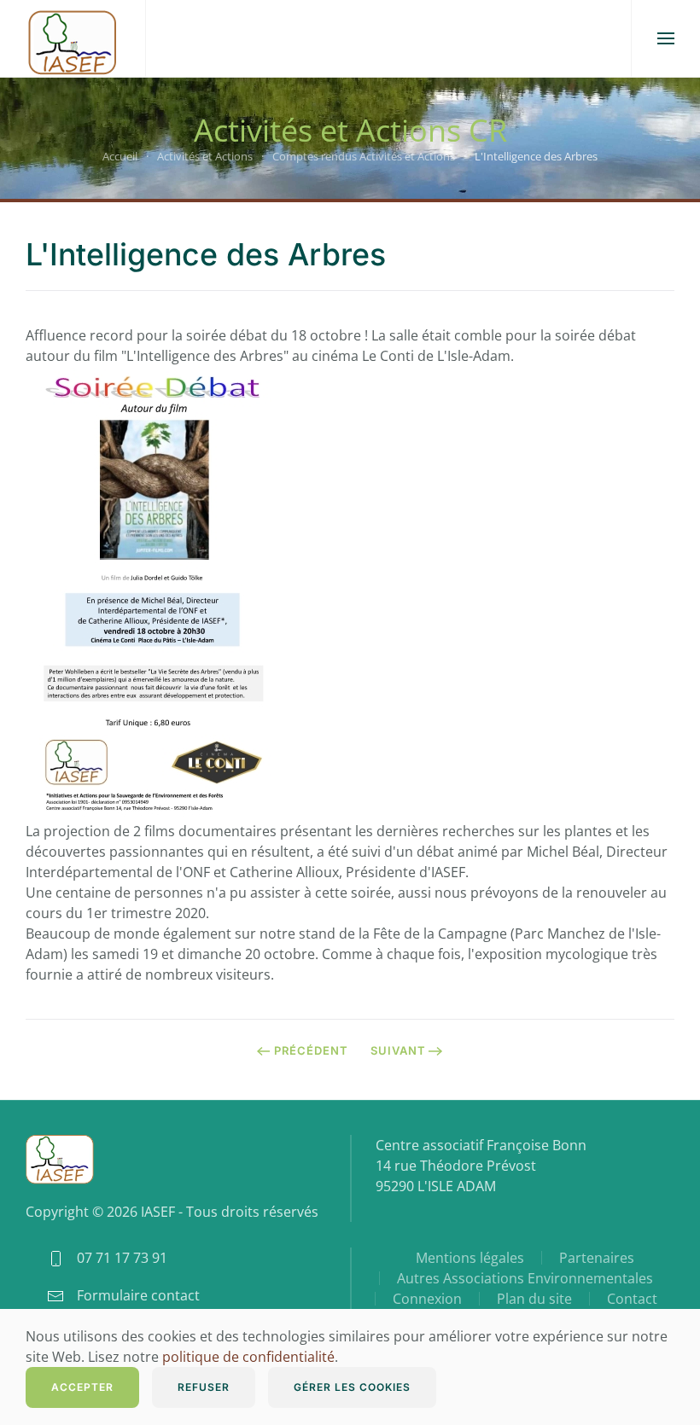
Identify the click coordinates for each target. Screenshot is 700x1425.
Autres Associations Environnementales (525, 1278)
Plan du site (534, 1298)
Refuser (204, 1387)
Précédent (311, 1050)
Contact (632, 1298)
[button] (665, 38)
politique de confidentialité (248, 1356)
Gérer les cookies (352, 1387)
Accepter (82, 1387)
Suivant (398, 1050)
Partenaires (596, 1257)
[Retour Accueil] (73, 38)
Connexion (427, 1298)
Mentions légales (470, 1257)
